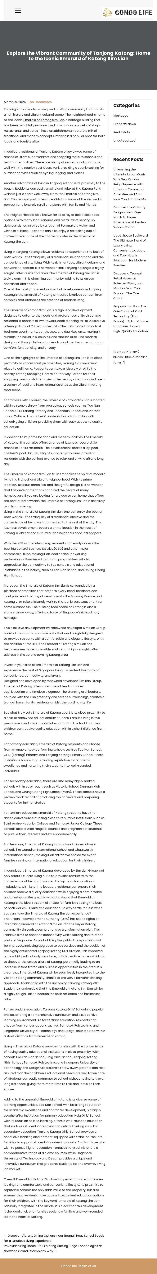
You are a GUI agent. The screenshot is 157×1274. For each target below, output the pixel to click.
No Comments (41, 102)
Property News (124, 124)
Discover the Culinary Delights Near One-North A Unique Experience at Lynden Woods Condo (129, 217)
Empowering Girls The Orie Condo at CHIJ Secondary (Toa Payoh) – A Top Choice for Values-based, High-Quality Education (130, 318)
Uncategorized (124, 140)
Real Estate (121, 132)
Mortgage (120, 115)
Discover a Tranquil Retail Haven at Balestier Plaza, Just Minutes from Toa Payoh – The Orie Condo (128, 285)
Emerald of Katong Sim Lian (43, 120)
